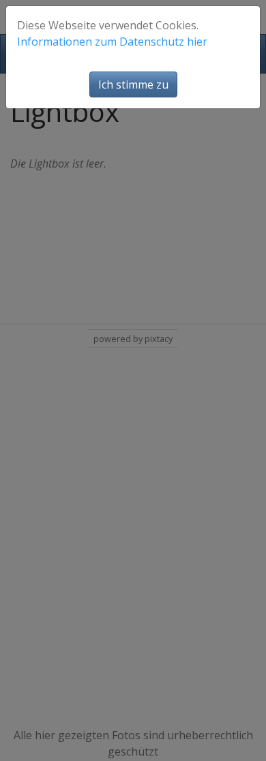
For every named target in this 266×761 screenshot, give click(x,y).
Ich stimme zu (133, 84)
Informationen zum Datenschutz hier (112, 41)
